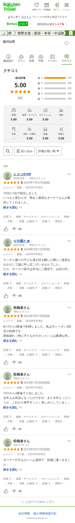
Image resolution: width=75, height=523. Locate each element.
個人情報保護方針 (45, 513)
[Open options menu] (69, 174)
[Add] (66, 43)
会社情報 (24, 513)
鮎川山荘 (9, 41)
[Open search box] (7, 151)
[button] (24, 176)
